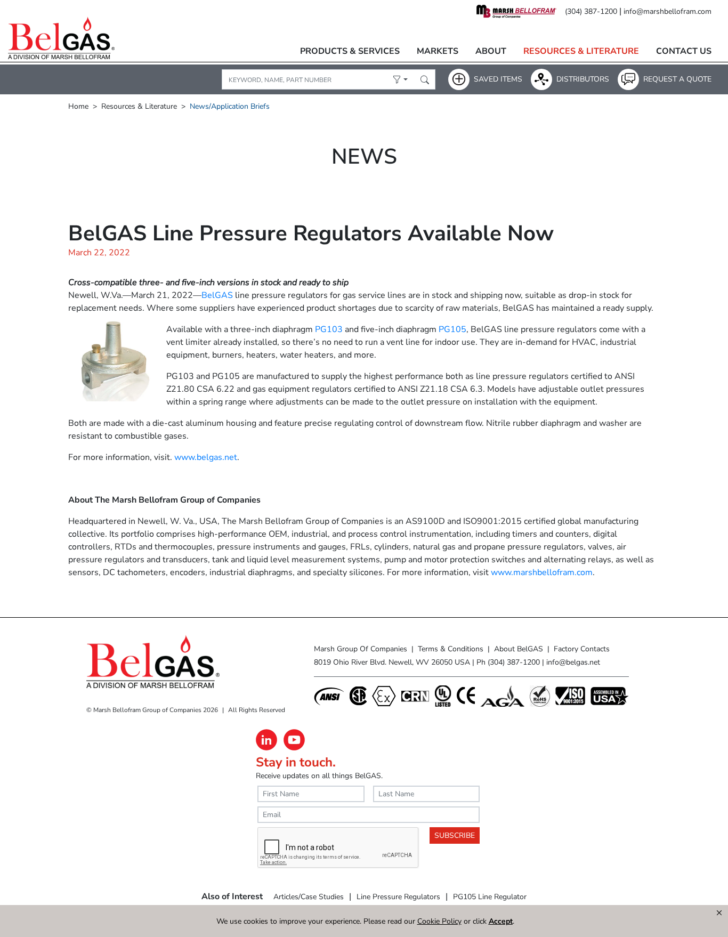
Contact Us (683, 51)
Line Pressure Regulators (398, 897)
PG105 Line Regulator (490, 897)
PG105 (452, 329)
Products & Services (350, 51)
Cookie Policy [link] (439, 921)
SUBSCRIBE (454, 835)
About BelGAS (518, 649)
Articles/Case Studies (308, 897)
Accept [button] (501, 921)
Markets (437, 51)
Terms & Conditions (450, 649)
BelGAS (217, 295)
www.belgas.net (205, 457)
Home (78, 106)
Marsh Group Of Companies (360, 649)
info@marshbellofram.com (667, 11)
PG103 (329, 329)
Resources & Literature (581, 51)
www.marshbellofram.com (542, 572)
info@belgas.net (573, 662)
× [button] (719, 913)
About (490, 51)
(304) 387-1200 (591, 11)
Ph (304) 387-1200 (508, 662)
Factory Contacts (582, 649)
